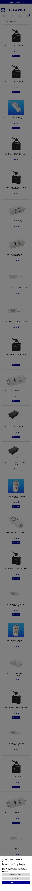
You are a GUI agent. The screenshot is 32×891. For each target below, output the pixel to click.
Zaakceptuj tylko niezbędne (16, 874)
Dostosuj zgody (16, 878)
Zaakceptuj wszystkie (16, 882)
